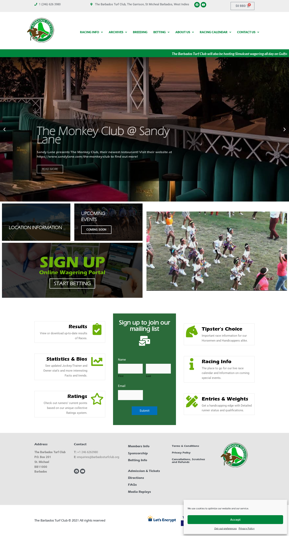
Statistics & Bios (66, 359)
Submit (144, 410)
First (120, 376)
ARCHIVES (116, 32)
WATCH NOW (51, 190)
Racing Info (216, 361)
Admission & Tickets (144, 471)
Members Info (138, 446)
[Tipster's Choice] (192, 331)
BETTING (159, 32)
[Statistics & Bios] (97, 361)
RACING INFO (89, 32)
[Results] (97, 329)
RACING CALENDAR (213, 32)
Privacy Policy (247, 528)
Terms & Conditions (185, 446)
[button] (4, 129)
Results (78, 326)
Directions (136, 478)
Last (148, 376)
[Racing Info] (192, 364)
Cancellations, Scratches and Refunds (188, 461)
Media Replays (139, 492)
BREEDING (140, 32)
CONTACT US (246, 32)
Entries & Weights (225, 399)
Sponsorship (138, 453)
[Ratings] (97, 399)
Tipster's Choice (222, 329)
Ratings (77, 396)
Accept (235, 519)
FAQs (132, 485)
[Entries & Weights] (192, 401)
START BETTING (72, 283)
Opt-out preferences (225, 528)
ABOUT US (182, 32)
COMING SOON (96, 229)
